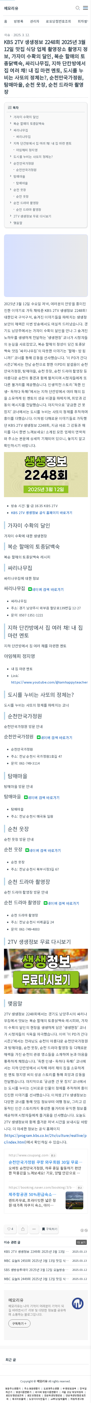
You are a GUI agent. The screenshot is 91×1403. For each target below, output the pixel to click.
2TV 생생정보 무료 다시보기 (32, 216)
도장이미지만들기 (38, 1399)
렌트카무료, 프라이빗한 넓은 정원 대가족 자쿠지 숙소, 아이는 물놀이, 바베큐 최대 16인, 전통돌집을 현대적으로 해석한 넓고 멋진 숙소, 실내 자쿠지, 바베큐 (32, 1203)
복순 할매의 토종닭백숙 (28, 123)
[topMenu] (85, 7)
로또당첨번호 (34, 1395)
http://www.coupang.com (28, 1155)
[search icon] (77, 8)
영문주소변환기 (13, 1388)
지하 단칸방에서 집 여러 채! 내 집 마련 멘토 (42, 143)
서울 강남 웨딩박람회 (72, 1392)
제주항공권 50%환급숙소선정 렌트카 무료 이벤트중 (32, 1194)
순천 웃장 (19, 189)
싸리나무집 (20, 130)
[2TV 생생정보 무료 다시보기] (46, 992)
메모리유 (11, 8)
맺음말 (17, 222)
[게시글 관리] (34, 1229)
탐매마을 (19, 176)
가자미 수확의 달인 (26, 117)
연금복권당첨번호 (53, 1395)
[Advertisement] (46, 266)
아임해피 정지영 (27, 150)
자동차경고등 (77, 1399)
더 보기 (81, 1242)
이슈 (7, 35)
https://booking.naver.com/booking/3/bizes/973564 (41, 1187)
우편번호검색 (69, 1388)
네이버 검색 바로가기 (48, 589)
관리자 (35, 21)
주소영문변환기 (32, 1388)
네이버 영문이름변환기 (46, 1392)
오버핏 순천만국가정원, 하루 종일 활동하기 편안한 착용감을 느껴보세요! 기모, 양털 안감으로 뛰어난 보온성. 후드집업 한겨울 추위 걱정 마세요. (45, 1170)
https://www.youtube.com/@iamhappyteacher (49, 682)
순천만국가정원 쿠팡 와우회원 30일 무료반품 (45, 1162)
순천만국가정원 (23, 163)
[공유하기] (22, 1229)
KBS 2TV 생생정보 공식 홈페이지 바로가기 (41, 512)
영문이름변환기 (23, 1392)
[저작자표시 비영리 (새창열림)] (84, 1230)
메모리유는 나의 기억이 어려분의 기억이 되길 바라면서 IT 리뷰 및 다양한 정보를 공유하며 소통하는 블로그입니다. (37, 1310)
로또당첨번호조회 (58, 21)
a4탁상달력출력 (59, 1399)
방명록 (18, 21)
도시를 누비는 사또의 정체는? (33, 156)
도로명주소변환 (51, 1388)
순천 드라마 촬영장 (26, 203)
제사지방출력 (19, 1399)
